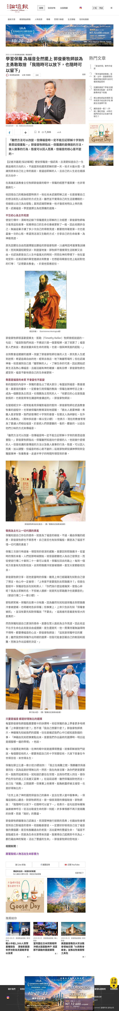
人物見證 (38, 19)
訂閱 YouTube (73, 864)
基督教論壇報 (25, 19)
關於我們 (11, 988)
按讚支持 (46, 864)
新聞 (41, 7)
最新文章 (11, 19)
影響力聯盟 (59, 19)
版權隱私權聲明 (99, 988)
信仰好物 (51, 7)
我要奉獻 (78, 873)
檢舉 (84, 74)
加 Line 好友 (20, 864)
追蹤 (37, 75)
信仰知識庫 (84, 19)
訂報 (95, 7)
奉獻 (101, 7)
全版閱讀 (64, 7)
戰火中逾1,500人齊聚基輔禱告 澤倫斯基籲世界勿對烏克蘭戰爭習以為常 (18, 948)
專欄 (48, 19)
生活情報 (71, 19)
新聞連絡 (24, 988)
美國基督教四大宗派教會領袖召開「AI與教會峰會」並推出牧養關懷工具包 (72, 948)
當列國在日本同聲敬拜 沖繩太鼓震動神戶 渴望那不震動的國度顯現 (45, 946)
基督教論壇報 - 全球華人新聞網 (17, 7)
